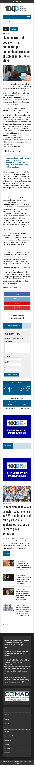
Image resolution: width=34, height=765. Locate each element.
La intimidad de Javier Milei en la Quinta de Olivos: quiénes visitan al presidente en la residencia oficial (23, 596)
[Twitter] (17, 1)
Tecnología (7, 744)
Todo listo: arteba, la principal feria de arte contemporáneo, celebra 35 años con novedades (23, 566)
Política (6, 715)
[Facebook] (13, 1)
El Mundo (6, 727)
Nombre (7, 356)
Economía (7, 719)
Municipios (7, 753)
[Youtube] (20, 1)
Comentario (8, 342)
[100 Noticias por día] (17, 8)
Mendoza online (15, 287)
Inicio (6, 710)
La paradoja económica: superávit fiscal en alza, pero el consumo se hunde (18, 158)
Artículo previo (18, 316)
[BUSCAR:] (17, 21)
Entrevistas (7, 740)
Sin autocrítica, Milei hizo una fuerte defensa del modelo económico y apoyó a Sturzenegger (23, 580)
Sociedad (7, 723)
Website (7, 368)
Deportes (6, 732)
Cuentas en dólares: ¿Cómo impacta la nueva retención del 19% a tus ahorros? (18, 164)
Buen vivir (7, 748)
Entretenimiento (9, 736)
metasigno (18, 763)
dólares (8, 95)
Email (6, 362)
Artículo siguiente (15, 318)
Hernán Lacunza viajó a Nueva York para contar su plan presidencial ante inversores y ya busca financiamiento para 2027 (23, 612)
